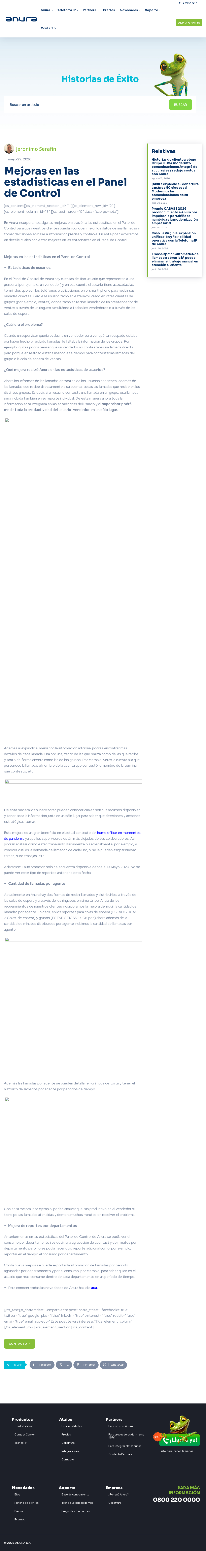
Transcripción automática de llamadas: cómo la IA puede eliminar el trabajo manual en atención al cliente (175, 259)
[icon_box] (22, 1425)
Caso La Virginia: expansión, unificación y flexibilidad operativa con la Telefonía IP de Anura (174, 238)
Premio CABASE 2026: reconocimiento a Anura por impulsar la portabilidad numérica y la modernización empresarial (175, 216)
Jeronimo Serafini (37, 149)
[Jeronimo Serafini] (10, 149)
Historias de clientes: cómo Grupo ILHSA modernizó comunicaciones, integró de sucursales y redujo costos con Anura (174, 167)
